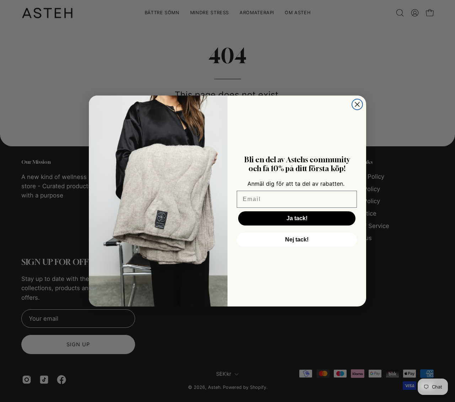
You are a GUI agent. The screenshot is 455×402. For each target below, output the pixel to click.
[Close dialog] (357, 104)
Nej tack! (297, 240)
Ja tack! (297, 218)
